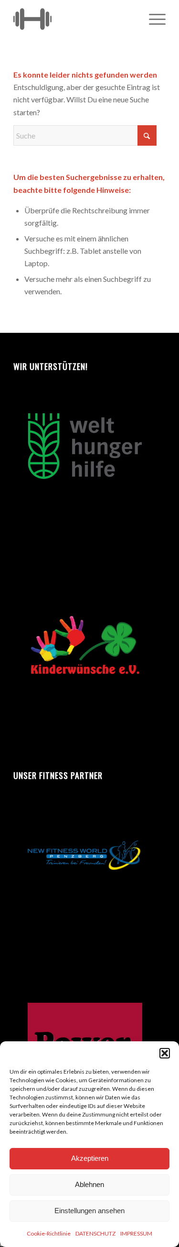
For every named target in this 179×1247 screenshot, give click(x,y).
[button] (164, 1053)
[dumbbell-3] (74, 19)
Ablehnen (89, 1184)
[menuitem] (152, 19)
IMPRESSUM (136, 1233)
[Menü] (152, 19)
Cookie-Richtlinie (49, 1233)
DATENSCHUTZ (95, 1233)
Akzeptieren (89, 1158)
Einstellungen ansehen (89, 1211)
